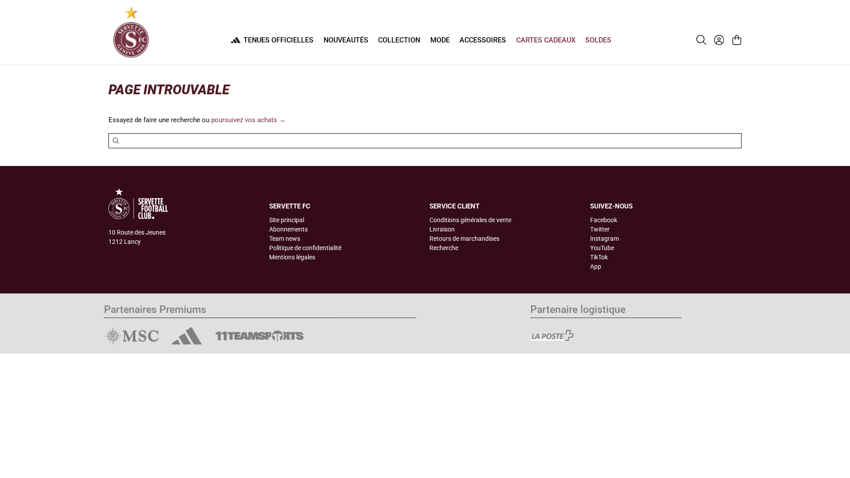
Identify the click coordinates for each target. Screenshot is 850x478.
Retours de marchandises (464, 238)
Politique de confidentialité (305, 247)
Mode (440, 40)
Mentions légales (292, 257)
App (595, 266)
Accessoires (483, 40)
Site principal (286, 220)
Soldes (598, 40)
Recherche (443, 247)
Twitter (600, 229)
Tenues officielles (278, 40)
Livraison (442, 229)
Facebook (603, 220)
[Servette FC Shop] (131, 32)
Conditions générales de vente (470, 220)
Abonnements (288, 229)
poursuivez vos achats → (248, 120)
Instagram (604, 238)
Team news (284, 238)
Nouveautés (346, 40)
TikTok (599, 257)
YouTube (602, 247)
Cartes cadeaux (546, 40)
